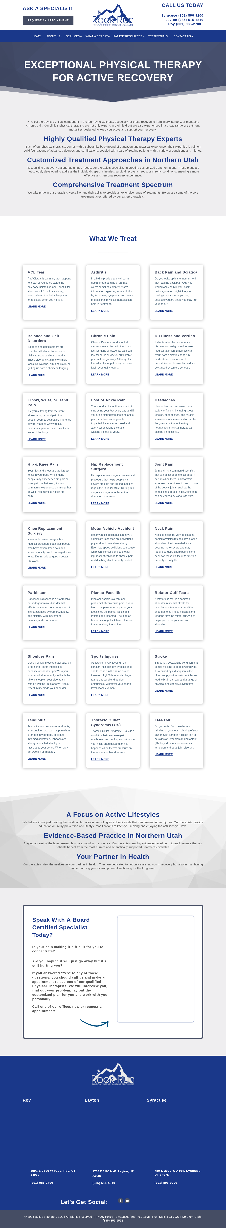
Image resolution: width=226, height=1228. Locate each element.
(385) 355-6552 (113, 1220)
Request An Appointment (48, 20)
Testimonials (158, 36)
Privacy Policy (103, 1216)
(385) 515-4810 (103, 1183)
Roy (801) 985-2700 (185, 24)
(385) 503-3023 (169, 1216)
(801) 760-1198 (140, 1216)
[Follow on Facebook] (120, 1200)
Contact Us (182, 36)
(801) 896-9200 (166, 1182)
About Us (53, 36)
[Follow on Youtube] (127, 1200)
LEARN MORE (37, 306)
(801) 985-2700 (41, 1182)
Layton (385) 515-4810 (184, 20)
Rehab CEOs (54, 1216)
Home (37, 36)
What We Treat (97, 36)
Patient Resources (127, 36)
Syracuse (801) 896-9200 (182, 15)
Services (73, 36)
